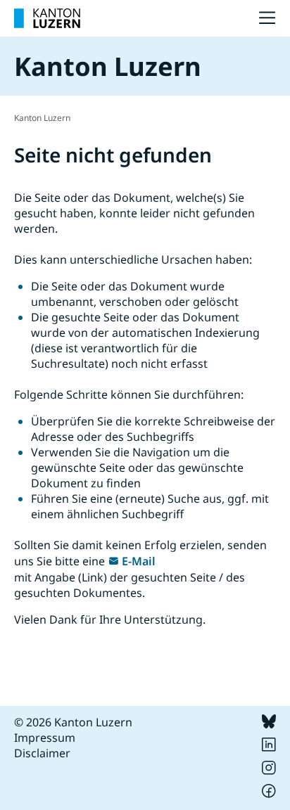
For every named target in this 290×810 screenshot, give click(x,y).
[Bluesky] (269, 724)
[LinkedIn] (269, 747)
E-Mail (139, 561)
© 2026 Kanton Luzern (73, 722)
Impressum (44, 737)
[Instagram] (269, 770)
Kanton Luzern (42, 118)
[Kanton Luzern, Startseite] (47, 18)
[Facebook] (269, 794)
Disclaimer (42, 753)
